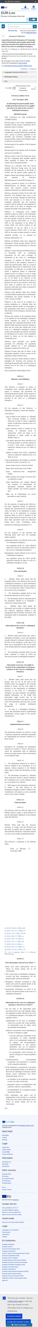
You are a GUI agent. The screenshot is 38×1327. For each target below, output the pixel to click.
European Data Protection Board (11, 1273)
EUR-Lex (8, 13)
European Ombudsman (9, 1269)
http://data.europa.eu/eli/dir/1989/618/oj (18, 66)
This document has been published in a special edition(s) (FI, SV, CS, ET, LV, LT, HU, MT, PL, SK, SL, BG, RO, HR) (19, 56)
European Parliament (8, 1244)
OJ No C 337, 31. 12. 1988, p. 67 (16, 931)
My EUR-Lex (25, 9)
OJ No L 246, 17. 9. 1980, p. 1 (15, 936)
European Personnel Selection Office (13, 1276)
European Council (7, 1246)
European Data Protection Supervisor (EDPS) (15, 1271)
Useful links (5, 1166)
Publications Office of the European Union (14, 1278)
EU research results (8, 1178)
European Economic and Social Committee (14, 1262)
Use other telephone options (10, 1210)
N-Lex (4, 1187)
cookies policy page (14, 1301)
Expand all (24, 69)
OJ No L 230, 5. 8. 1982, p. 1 (15, 944)
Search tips (13, 30)
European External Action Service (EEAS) (14, 1260)
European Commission (9, 1251)
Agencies (5, 1280)
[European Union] (6, 1196)
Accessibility (6, 1152)
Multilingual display (11, 77)
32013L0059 (22, 63)
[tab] (19, 72)
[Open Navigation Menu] (3, 26)
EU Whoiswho (6, 1181)
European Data (6, 1174)
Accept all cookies (14, 1316)
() (13, 147)
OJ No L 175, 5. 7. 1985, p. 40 (15, 941)
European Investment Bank (10, 1267)
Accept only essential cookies (18, 1322)
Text (5, 81)
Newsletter (5, 1164)
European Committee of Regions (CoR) (13, 1264)
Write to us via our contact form (11, 1212)
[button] (19, 1325)
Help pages (5, 1135)
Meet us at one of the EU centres (12, 1214)
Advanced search (31, 32)
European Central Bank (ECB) (10, 1255)
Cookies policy (6, 1149)
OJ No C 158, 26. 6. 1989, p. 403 (16, 928)
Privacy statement (7, 1154)
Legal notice (5, 1147)
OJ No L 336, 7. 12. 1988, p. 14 (15, 947)
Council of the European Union (11, 1249)
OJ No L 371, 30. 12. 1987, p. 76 (16, 949)
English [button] (33, 9)
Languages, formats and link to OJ (15, 72)
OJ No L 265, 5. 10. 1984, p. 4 (15, 939)
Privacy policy (6, 1232)
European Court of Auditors (10, 1258)
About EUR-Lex (6, 1162)
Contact (4, 1137)
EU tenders (5, 1176)
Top (6, 1108)
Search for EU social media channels (13, 1222)
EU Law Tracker (7, 1189)
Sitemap (4, 1140)
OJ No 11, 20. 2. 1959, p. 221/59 (16, 933)
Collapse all (33, 69)
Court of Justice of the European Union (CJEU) (15, 1253)
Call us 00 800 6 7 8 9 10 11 (10, 1208)
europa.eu (16, 1200)
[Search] (35, 26)
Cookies (4, 1236)
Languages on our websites (10, 1230)
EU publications (6, 1183)
